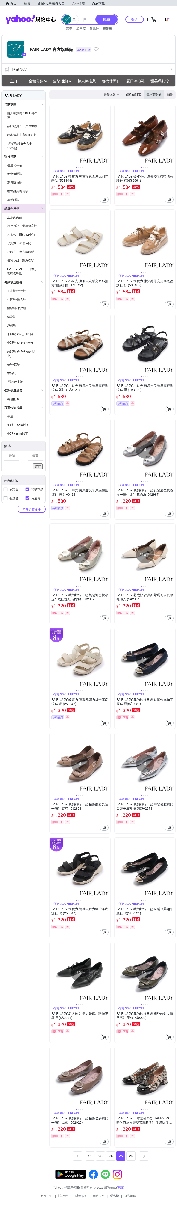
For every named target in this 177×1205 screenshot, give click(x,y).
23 (100, 1155)
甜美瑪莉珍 (159, 80)
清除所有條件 (32, 509)
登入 (134, 19)
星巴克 (81, 28)
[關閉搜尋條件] (74, 19)
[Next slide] (107, 135)
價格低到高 (133, 94)
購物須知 (81, 1195)
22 (90, 1155)
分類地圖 (130, 1195)
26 (131, 1155)
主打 (14, 80)
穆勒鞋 (107, 28)
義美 (69, 28)
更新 (120, 1187)
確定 (38, 466)
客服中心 (47, 1195)
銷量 (170, 94)
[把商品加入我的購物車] (104, 200)
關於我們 (64, 1195)
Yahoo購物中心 (31, 19)
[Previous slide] (53, 135)
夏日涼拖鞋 (135, 80)
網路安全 (99, 1195)
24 (111, 1155)
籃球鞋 (94, 28)
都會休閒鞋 (111, 80)
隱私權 (114, 1195)
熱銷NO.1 (20, 69)
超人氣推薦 (86, 80)
